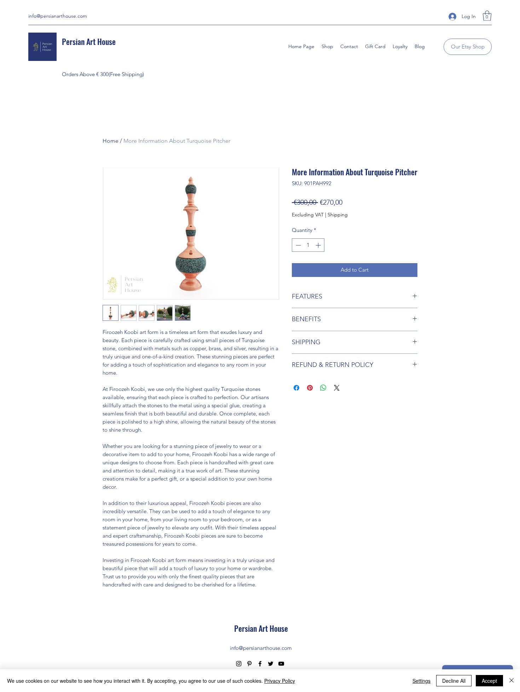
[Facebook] (260, 663)
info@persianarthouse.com (57, 16)
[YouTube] (281, 663)
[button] (487, 16)
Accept (489, 680)
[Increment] (319, 245)
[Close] (511, 680)
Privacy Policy (279, 680)
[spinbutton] (308, 245)
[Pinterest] (249, 663)
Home (111, 140)
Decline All (454, 680)
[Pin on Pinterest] (310, 388)
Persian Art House (89, 41)
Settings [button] (421, 680)
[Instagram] (238, 663)
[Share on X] (337, 388)
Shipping (338, 214)
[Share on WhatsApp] (323, 388)
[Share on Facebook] (296, 388)
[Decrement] (297, 245)
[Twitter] (270, 663)
